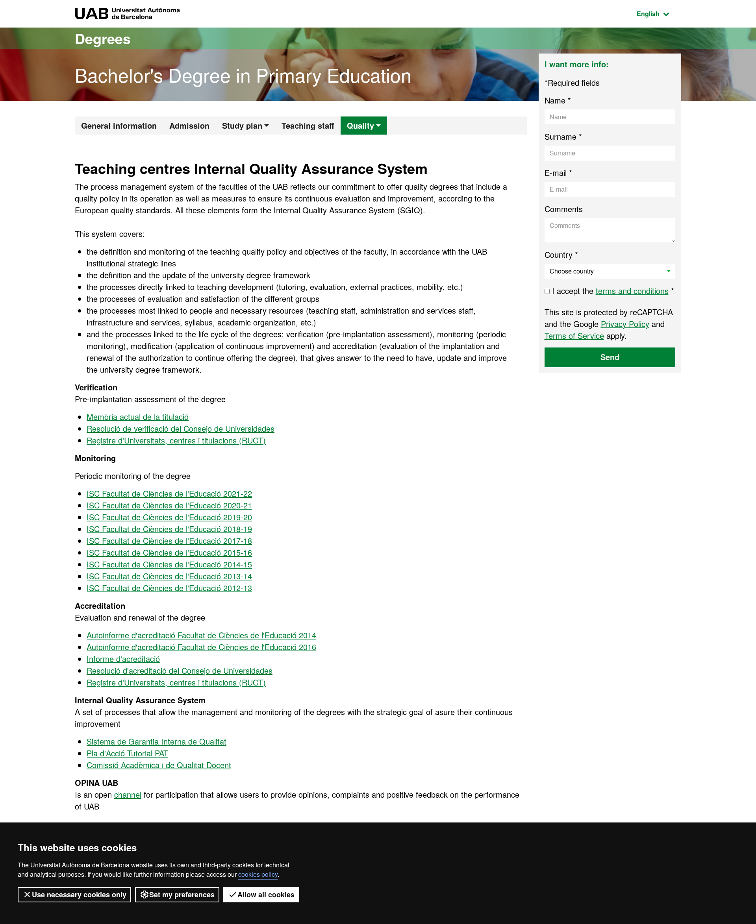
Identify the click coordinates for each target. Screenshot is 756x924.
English (659, 13)
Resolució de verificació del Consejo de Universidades (180, 428)
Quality (360, 125)
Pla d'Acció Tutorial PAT (127, 753)
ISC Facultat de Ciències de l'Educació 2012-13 (169, 587)
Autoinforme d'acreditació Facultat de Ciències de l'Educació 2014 (201, 635)
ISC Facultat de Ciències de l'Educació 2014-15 (169, 564)
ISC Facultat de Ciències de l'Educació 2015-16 (169, 552)
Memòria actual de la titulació (138, 416)
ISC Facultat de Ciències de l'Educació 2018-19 (169, 528)
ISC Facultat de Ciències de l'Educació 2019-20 (169, 517)
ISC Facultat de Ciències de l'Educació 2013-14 (169, 576)
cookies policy (258, 874)
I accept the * (612, 290)
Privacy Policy (625, 323)
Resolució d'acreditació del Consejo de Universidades (179, 670)
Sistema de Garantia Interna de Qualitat (156, 741)
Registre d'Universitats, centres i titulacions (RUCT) (176, 440)
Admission (189, 125)
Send (609, 356)
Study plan (242, 125)
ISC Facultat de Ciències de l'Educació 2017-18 (169, 540)
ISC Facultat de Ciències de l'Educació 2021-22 (169, 493)
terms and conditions (632, 290)
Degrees (103, 38)
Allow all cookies (266, 894)
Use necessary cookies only (79, 894)
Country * (561, 254)
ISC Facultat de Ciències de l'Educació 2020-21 (169, 505)
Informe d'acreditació (123, 658)
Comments (564, 208)
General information (119, 125)
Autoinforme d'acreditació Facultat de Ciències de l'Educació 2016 (201, 646)
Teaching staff (308, 125)
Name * (558, 100)
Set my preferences (182, 894)
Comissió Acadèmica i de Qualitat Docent (159, 765)
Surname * (563, 136)
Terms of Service (574, 335)
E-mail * (558, 172)
